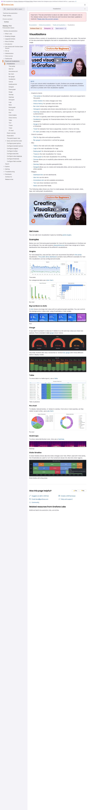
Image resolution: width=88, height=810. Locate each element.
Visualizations (11, 63)
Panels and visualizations (59, 25)
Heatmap (36, 112)
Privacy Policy (29, 1)
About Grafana (9, 41)
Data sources (9, 56)
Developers (8, 174)
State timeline (38, 101)
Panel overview (11, 133)
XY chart (36, 132)
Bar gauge (36, 140)
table (56, 378)
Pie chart (36, 116)
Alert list (36, 177)
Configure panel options (14, 143)
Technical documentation (10, 13)
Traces (35, 154)
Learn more (71, 1)
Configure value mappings (14, 156)
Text (34, 183)
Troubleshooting (10, 171)
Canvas (35, 159)
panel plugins (67, 235)
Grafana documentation (45, 25)
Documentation (33, 25)
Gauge (35, 124)
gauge (52, 333)
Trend (35, 129)
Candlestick (37, 119)
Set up (7, 51)
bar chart (50, 280)
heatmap (61, 439)
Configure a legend (12, 148)
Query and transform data (14, 141)
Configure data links (12, 153)
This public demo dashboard (47, 257)
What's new (8, 33)
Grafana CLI (8, 176)
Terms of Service (18, 1)
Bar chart (36, 106)
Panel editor (10, 135)
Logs (34, 148)
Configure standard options (15, 146)
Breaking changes (10, 36)
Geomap (36, 164)
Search (7, 164)
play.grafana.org (59, 245)
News (35, 185)
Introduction (8, 44)
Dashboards (8, 58)
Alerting (7, 169)
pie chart (50, 411)
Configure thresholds (13, 158)
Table (35, 146)
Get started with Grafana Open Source (14, 47)
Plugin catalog (7, 15)
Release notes (9, 179)
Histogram (36, 109)
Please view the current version (47, 19)
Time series (37, 96)
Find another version (8, 28)
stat (32, 309)
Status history (38, 103)
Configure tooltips (12, 151)
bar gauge (66, 352)
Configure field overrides (14, 161)
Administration (9, 53)
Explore (7, 166)
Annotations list (38, 180)
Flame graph (37, 157)
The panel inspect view (13, 138)
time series (78, 255)
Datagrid (36, 167)
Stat (34, 137)
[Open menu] (85, 5)
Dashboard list (38, 175)
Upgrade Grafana (10, 39)
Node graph (37, 151)
